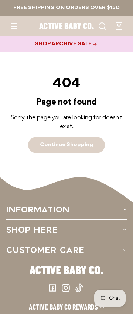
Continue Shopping (66, 145)
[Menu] (14, 26)
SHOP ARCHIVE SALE (64, 44)
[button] (66, 306)
